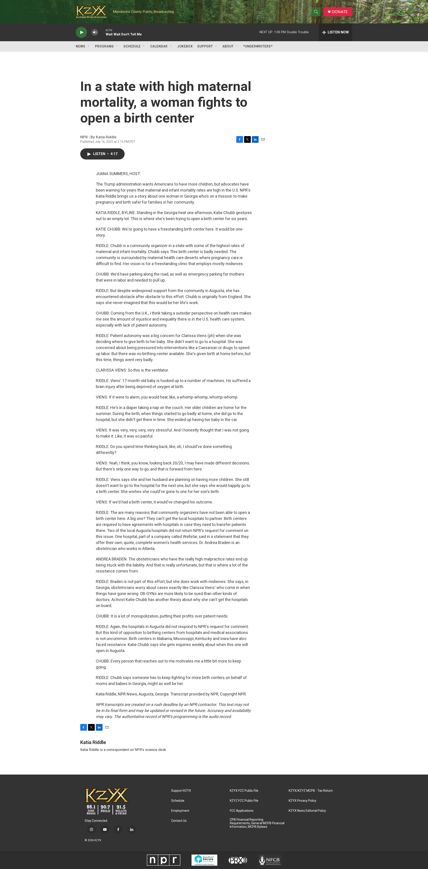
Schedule (132, 46)
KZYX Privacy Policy (302, 800)
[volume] (95, 32)
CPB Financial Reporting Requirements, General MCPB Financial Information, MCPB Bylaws (257, 823)
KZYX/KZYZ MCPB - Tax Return (311, 790)
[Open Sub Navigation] (89, 46)
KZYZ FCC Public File (244, 800)
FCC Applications (241, 810)
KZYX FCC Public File (244, 790)
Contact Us (179, 820)
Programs (104, 46)
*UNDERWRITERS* (258, 46)
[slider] (102, 32)
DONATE (340, 11)
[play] (81, 32)
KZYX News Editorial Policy (307, 810)
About (228, 46)
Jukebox (185, 46)
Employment (180, 810)
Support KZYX (181, 790)
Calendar (159, 46)
